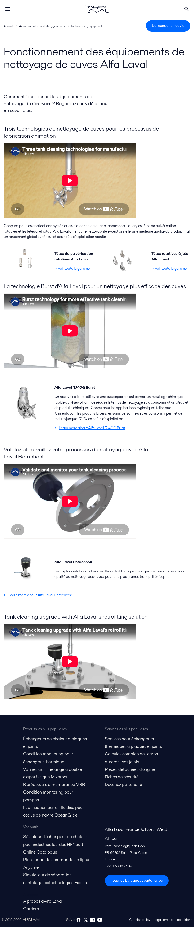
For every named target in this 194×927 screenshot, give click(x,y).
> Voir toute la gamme (72, 268)
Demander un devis (168, 25)
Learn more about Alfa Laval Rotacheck (40, 595)
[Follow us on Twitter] (85, 920)
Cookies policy (139, 919)
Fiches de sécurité (122, 777)
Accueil (8, 26)
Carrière (31, 909)
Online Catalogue (40, 852)
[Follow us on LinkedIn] (92, 920)
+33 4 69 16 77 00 (118, 865)
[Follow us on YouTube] (99, 920)
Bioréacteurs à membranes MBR (54, 784)
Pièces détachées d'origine (130, 769)
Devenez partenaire (123, 784)
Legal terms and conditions (173, 919)
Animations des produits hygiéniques (42, 26)
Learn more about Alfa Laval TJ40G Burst (92, 428)
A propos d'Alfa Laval (43, 901)
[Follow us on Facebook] (78, 920)
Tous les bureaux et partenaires (137, 880)
